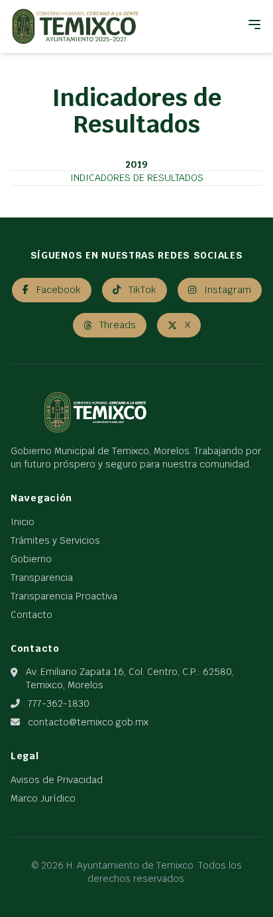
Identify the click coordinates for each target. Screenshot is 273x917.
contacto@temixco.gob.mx (88, 722)
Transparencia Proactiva (64, 596)
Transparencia (42, 577)
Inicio (22, 522)
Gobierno (31, 559)
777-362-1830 (58, 703)
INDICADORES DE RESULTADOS (136, 178)
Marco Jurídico (43, 798)
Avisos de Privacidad (57, 780)
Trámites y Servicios (55, 540)
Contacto (31, 615)
